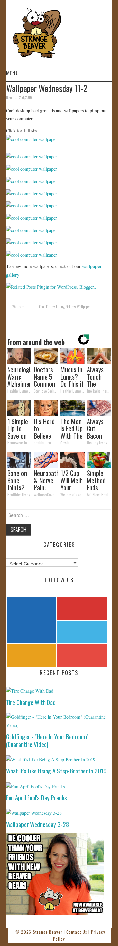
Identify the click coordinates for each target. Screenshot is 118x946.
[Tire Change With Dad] (59, 690)
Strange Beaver (47, 932)
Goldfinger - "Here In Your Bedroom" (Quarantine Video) (47, 740)
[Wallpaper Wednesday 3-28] (59, 812)
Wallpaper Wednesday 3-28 (37, 824)
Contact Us (76, 932)
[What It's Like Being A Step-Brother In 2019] (59, 759)
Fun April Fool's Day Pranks (36, 797)
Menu (12, 73)
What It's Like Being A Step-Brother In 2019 (56, 770)
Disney (50, 306)
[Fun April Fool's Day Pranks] (59, 785)
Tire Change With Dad (31, 702)
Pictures (70, 306)
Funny (60, 306)
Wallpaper (19, 306)
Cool (42, 306)
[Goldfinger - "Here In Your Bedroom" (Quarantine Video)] (59, 721)
